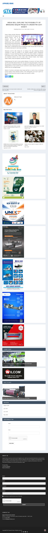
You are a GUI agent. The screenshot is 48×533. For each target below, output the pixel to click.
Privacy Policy (5, 465)
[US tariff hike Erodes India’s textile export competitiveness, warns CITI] (13, 118)
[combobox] (3, 493)
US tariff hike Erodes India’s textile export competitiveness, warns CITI (12, 126)
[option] (19, 359)
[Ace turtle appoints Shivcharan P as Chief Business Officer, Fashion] (34, 118)
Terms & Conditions (6, 466)
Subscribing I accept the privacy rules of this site (13, 496)
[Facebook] (6, 76)
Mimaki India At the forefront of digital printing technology (16, 398)
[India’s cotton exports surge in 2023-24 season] (34, 136)
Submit (24, 504)
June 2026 (6, 411)
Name (9, 423)
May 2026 (6, 414)
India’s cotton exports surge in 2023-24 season (34, 144)
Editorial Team (21, 29)
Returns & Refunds (6, 467)
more (24, 462)
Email (9, 429)
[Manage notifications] (45, 530)
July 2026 (6, 408)
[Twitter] (8, 76)
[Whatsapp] (12, 76)
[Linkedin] (10, 76)
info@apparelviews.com (10, 519)
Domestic (32, 29)
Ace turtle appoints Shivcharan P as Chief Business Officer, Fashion (34, 126)
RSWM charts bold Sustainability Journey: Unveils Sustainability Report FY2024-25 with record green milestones (13, 145)
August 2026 (6, 405)
